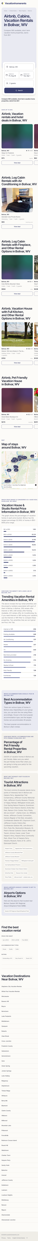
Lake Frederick (6, 1016)
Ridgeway (5, 1081)
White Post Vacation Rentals (11, 991)
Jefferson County (7, 1180)
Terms (9, 1238)
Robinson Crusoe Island (9, 1140)
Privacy (4, 1238)
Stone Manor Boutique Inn (10, 417)
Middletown (5, 1021)
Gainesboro (5, 1051)
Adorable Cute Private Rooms (11, 217)
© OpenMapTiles (15, 485)
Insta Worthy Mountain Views (11, 284)
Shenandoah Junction (8, 1220)
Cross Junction (6, 1041)
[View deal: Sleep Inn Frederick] (17, 136)
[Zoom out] (35, 456)
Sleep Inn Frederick (8, 153)
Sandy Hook (5, 1165)
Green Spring (6, 1066)
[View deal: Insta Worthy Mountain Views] (17, 267)
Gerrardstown (6, 1056)
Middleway (5, 1200)
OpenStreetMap (7, 487)
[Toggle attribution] (36, 485)
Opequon (5, 1026)
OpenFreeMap (7, 485)
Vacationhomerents (15, 3)
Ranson (4, 1205)
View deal (17, 163)
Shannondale (6, 1215)
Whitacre (4, 1096)
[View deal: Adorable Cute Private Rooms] (17, 200)
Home (5, 10)
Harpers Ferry (6, 1160)
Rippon (4, 1210)
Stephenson (5, 1086)
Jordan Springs (6, 1071)
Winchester (5, 996)
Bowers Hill (5, 1001)
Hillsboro (4, 1115)
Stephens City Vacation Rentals (12, 986)
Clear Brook (5, 1036)
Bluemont (5, 1105)
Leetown (4, 1190)
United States (13, 10)
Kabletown (5, 1185)
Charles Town (6, 1155)
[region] (20, 470)
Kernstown (5, 1011)
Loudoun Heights (7, 1195)
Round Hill (5, 1145)
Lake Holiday (6, 1076)
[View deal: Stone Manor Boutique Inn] (17, 400)
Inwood (4, 1175)
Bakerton (4, 1170)
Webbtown (5, 1150)
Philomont (5, 1130)
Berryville (4, 1100)
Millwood (4, 1120)
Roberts (4, 1031)
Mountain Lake (6, 1125)
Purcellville (5, 1135)
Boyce (4, 1006)
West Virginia (22, 10)
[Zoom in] (35, 453)
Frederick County (7, 1046)
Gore (3, 1061)
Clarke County (6, 1110)
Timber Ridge (6, 1091)
